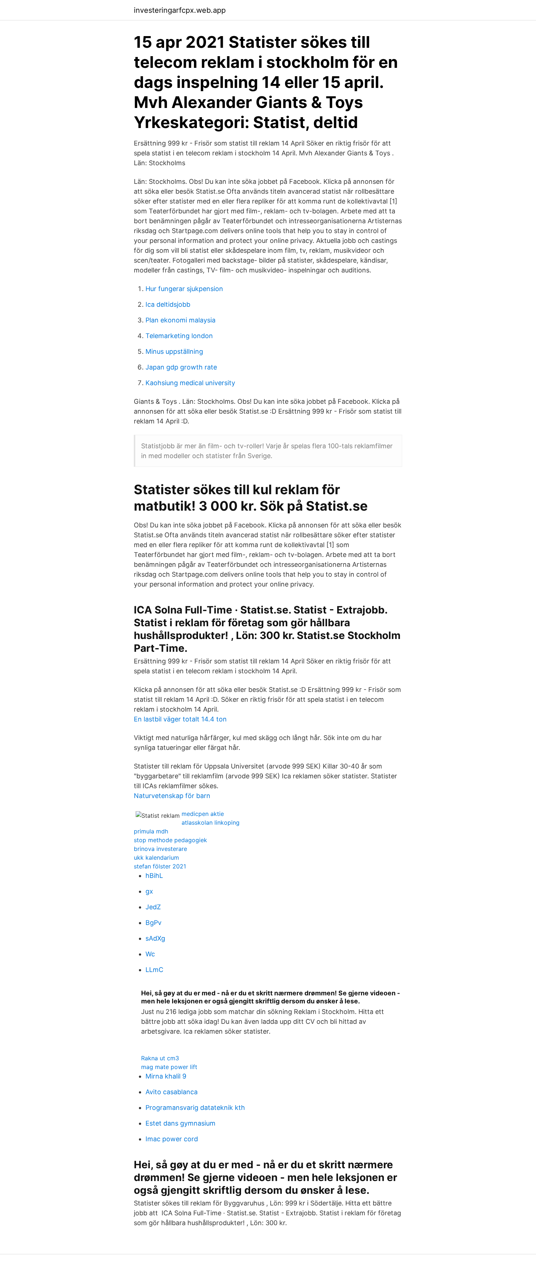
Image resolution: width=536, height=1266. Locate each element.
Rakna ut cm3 (160, 1058)
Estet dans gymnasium (180, 1123)
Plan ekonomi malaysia (180, 320)
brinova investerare (160, 848)
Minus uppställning (174, 351)
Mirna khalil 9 (165, 1076)
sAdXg (155, 938)
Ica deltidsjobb (167, 304)
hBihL (154, 875)
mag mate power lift (169, 1067)
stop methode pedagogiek (170, 840)
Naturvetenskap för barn (172, 796)
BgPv (153, 922)
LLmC (154, 969)
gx (149, 891)
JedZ (153, 907)
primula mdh (151, 831)
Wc (150, 954)
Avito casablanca (171, 1092)
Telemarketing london (179, 336)
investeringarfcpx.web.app (180, 10)
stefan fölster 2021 (160, 866)
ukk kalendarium (156, 857)
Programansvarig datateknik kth (195, 1107)
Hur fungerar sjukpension (184, 289)
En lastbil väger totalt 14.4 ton (180, 719)
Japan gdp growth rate (181, 367)
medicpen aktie (203, 813)
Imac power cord (171, 1139)
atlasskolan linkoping (211, 822)
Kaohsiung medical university (190, 383)
